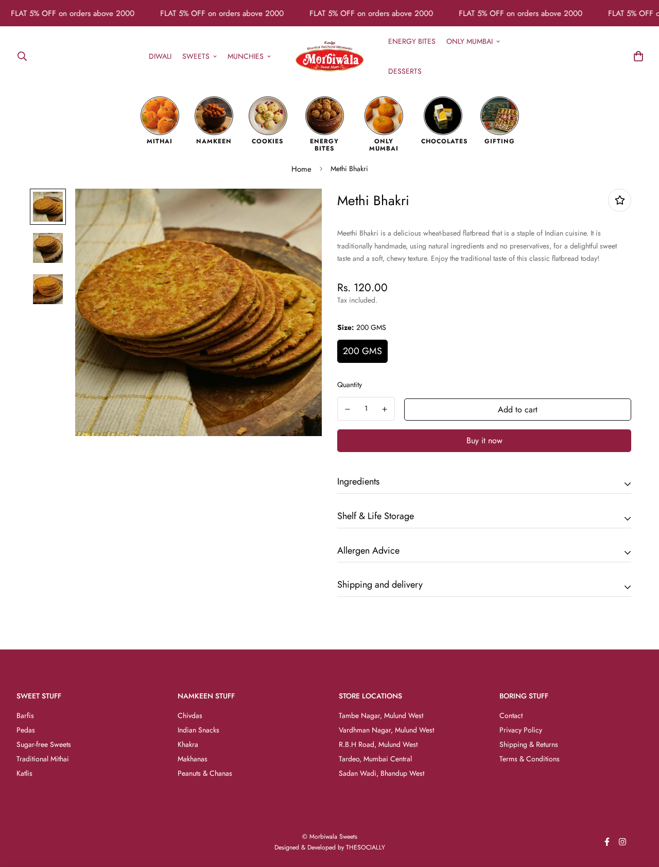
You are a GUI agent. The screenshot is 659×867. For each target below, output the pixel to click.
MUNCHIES (246, 56)
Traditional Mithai (42, 759)
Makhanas (192, 759)
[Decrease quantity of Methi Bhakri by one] (347, 409)
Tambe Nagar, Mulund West (381, 715)
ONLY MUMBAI (469, 41)
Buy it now (484, 440)
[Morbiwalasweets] (329, 56)
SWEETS (196, 56)
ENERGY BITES (412, 41)
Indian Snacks (198, 730)
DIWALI (160, 56)
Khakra (188, 744)
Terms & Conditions (529, 759)
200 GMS (362, 351)
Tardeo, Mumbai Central (375, 759)
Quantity (349, 384)
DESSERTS (405, 70)
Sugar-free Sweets (43, 744)
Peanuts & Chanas (205, 773)
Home (301, 169)
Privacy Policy (520, 730)
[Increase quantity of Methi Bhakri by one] (385, 409)
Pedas (25, 730)
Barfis (25, 715)
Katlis (24, 773)
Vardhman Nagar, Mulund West (386, 730)
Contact (511, 715)
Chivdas (190, 715)
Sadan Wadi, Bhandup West (381, 773)
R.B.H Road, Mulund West (378, 744)
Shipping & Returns (528, 744)
